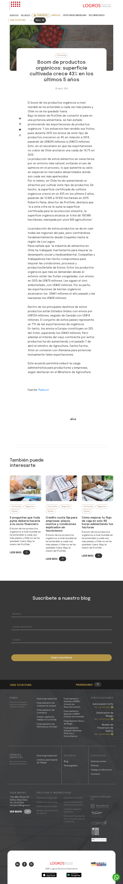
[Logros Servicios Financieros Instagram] (31, 864)
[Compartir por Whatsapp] (20, 135)
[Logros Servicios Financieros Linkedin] (17, 864)
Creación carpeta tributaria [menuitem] (72, 810)
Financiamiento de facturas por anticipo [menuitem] (47, 725)
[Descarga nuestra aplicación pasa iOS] (49, 875)
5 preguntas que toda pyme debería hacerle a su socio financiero (25, 521)
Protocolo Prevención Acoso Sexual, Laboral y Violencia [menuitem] (74, 819)
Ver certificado (102, 707)
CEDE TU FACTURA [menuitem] (18, 20)
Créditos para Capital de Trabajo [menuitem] (47, 761)
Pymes (15, 511)
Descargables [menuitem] (71, 766)
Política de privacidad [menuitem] (47, 806)
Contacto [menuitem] (42, 15)
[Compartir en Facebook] (20, 124)
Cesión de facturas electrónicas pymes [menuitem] (73, 803)
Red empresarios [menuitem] (97, 15)
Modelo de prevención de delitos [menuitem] (47, 812)
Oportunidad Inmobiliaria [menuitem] (74, 15)
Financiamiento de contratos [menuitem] (46, 711)
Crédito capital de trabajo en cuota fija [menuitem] (46, 718)
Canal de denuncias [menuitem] (73, 798)
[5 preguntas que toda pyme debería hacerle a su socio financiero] (25, 488)
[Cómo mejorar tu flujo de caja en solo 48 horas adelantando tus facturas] (97, 488)
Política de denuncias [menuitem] (47, 802)
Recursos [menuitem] (25, 16)
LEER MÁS (15, 552)
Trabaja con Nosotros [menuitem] (101, 770)
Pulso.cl (43, 390)
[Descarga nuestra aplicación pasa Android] (73, 875)
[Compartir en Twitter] (20, 129)
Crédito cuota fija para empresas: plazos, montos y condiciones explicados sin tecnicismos (61, 524)
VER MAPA (16, 812)
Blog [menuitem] (66, 761)
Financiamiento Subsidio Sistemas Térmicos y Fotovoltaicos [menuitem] (73, 732)
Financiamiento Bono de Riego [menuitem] (74, 722)
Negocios (30, 507)
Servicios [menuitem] (14, 16)
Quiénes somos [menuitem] (98, 761)
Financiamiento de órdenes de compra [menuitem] (46, 704)
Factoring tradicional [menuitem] (47, 699)
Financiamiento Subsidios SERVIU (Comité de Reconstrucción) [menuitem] (72, 703)
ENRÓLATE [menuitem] (55, 15)
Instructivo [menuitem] (22, 680)
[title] (61, 865)
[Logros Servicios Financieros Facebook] (24, 864)
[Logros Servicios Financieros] (97, 6)
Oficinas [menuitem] (95, 766)
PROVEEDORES (84, 685)
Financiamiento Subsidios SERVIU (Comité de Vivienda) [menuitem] (74, 714)
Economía (61, 55)
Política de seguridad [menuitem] (47, 798)
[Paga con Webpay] (98, 864)
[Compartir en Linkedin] (20, 118)
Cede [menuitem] (18, 676)
